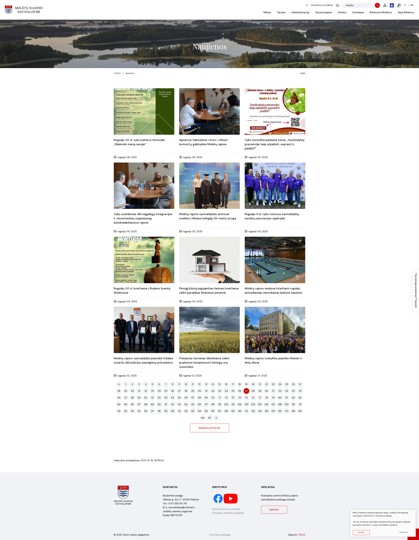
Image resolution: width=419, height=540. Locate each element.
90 (159, 404)
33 (152, 390)
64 (172, 397)
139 (300, 411)
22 (266, 384)
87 (139, 404)
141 (209, 417)
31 (139, 390)
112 (119, 411)
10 (186, 384)
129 (233, 411)
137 (286, 411)
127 (219, 411)
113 (125, 411)
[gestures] (399, 5)
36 (172, 390)
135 (273, 411)
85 (125, 404)
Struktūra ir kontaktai (322, 5)
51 (273, 390)
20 (253, 384)
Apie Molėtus (406, 12)
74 (239, 397)
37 (179, 390)
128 (226, 411)
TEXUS (301, 534)
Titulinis (117, 73)
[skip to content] (307, 5)
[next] (216, 418)
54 (293, 390)
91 (166, 404)
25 (286, 384)
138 (293, 411)
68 (199, 397)
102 (240, 404)
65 (179, 397)
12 (199, 384)
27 (300, 384)
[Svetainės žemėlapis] (385, 5)
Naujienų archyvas (209, 428)
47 (246, 390)
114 (132, 411)
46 (239, 390)
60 (145, 397)
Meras (267, 12)
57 (125, 397)
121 (179, 411)
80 (280, 397)
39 (192, 390)
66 (186, 397)
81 (287, 397)
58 (132, 397)
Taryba (281, 12)
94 (186, 404)
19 (246, 384)
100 (226, 404)
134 (266, 411)
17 (233, 384)
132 (253, 411)
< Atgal (302, 73)
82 (293, 397)
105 (260, 404)
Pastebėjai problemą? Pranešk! (416, 290)
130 (240, 411)
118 (159, 411)
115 (139, 411)
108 (280, 404)
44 (226, 390)
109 (287, 404)
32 (146, 390)
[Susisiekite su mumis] (337, 5)
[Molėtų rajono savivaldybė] (24, 10)
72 (226, 397)
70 (212, 397)
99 (219, 404)
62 (159, 397)
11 (192, 384)
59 (139, 397)
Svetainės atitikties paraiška (228, 513)
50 (266, 390)
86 (132, 404)
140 (203, 417)
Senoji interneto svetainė (226, 509)
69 (206, 397)
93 (179, 404)
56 (119, 397)
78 (266, 397)
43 (219, 390)
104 (253, 404)
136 (280, 411)
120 (172, 411)
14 (213, 384)
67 (192, 397)
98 (212, 404)
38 (186, 390)
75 (246, 397)
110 (293, 404)
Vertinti (274, 509)
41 (206, 390)
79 (273, 397)
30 (132, 390)
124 (199, 411)
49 (259, 390)
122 (186, 411)
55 (300, 390)
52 (280, 390)
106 (266, 404)
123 (192, 411)
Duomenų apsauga (220, 534)
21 (260, 384)
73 (233, 397)
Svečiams (358, 12)
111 (300, 404)
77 (260, 397)
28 (119, 390)
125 (206, 411)
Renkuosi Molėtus (381, 12)
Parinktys (403, 532)
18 (240, 384)
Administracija (300, 12)
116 (145, 411)
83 (300, 397)
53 (286, 390)
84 (118, 404)
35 (165, 390)
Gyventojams (323, 12)
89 (152, 404)
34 (159, 390)
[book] (392, 5)
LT (405, 5)
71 (219, 397)
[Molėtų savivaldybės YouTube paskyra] (231, 498)
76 (253, 397)
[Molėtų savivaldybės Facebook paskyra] (218, 498)
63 (165, 397)
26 (293, 384)
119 (165, 411)
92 (172, 404)
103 (246, 404)
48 (253, 390)
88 (145, 404)
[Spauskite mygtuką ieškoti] (377, 5)
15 (220, 384)
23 (273, 384)
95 (192, 404)
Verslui (342, 12)
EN (412, 5)
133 (260, 411)
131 (246, 411)
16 (226, 384)
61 (152, 397)
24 (280, 384)
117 (152, 411)
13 (206, 384)
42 (212, 390)
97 (206, 404)
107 (273, 404)
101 (233, 404)
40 (199, 390)
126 (213, 411)
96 (199, 404)
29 (125, 390)
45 (233, 390)
